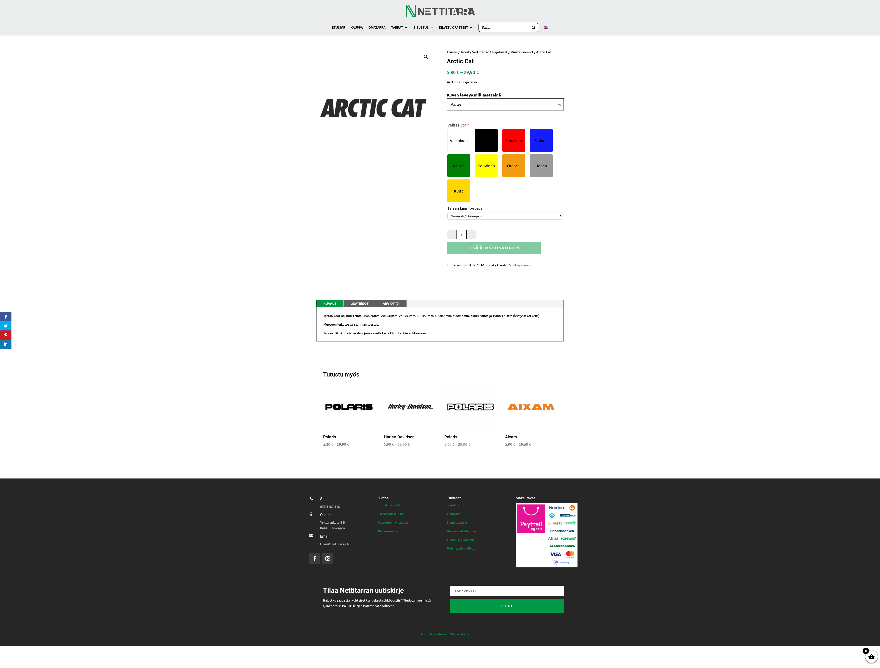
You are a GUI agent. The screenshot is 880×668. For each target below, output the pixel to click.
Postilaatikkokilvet (461, 548)
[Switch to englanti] (546, 31)
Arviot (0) (391, 303)
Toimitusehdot (388, 505)
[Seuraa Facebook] (314, 558)
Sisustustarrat (457, 522)
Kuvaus (329, 303)
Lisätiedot (359, 303)
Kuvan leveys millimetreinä (474, 94)
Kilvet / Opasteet (453, 27)
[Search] (533, 27)
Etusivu (338, 27)
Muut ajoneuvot (522, 52)
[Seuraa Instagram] (327, 558)
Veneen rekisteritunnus (464, 531)
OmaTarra (454, 513)
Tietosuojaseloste (391, 513)
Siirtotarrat (480, 52)
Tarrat (397, 27)
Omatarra (376, 27)
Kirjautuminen (388, 531)
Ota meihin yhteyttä (393, 522)
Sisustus (421, 27)
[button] (426, 57)
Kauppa (357, 27)
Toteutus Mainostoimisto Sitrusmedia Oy (443, 634)
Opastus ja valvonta (461, 540)
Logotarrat (500, 52)
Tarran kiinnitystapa (465, 208)
